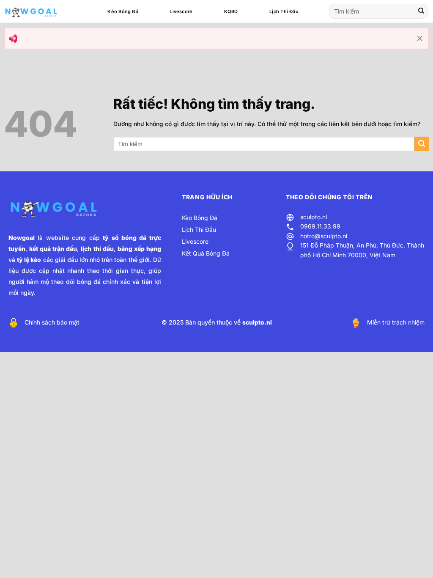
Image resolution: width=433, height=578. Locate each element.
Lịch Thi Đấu (284, 11)
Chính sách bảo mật (52, 322)
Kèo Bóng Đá (122, 11)
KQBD (231, 11)
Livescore (181, 11)
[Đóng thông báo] (419, 38)
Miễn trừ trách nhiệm (396, 322)
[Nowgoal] (39, 11)
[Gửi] (421, 11)
